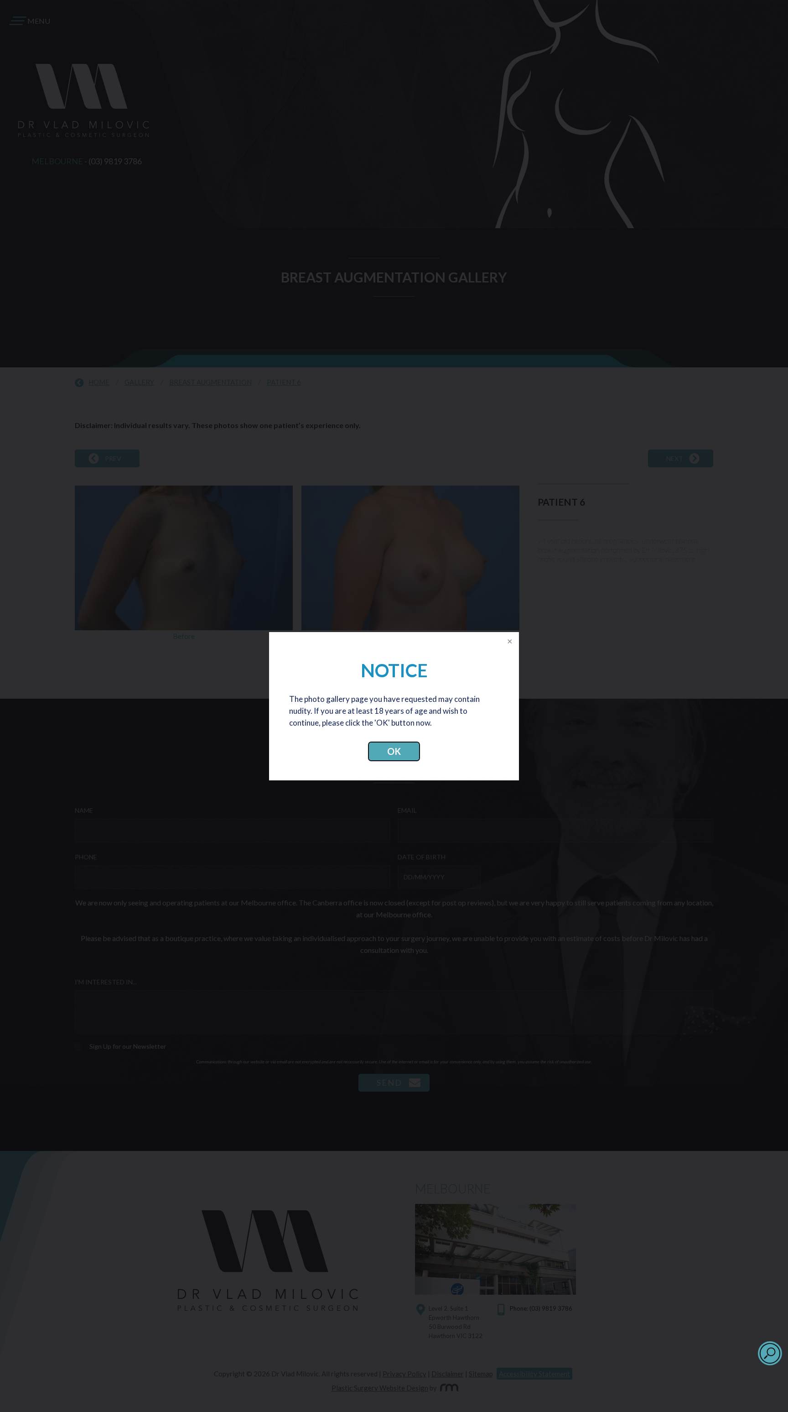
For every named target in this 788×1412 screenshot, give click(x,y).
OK (394, 751)
